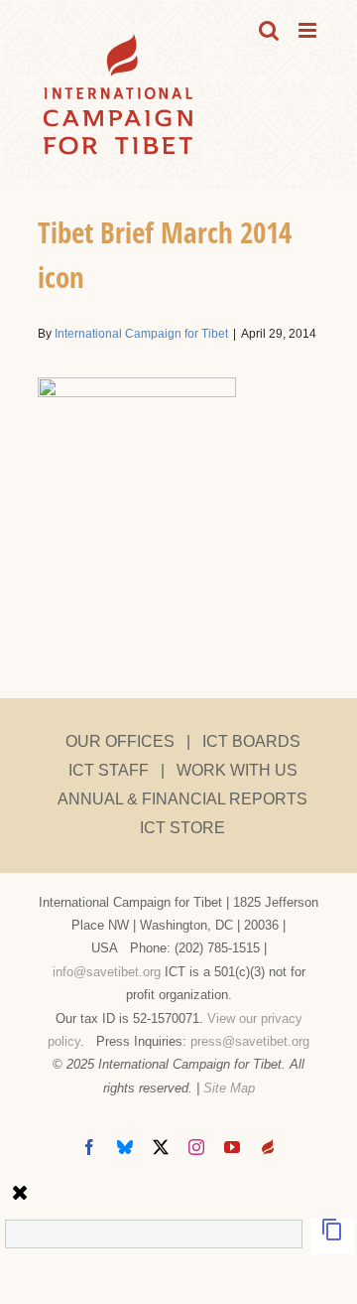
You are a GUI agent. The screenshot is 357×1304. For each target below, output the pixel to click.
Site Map (229, 1088)
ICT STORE (182, 827)
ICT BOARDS (251, 741)
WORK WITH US (237, 770)
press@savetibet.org (249, 1041)
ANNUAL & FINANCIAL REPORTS (182, 799)
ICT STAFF (108, 770)
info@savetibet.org (107, 971)
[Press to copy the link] (332, 1236)
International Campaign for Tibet (141, 334)
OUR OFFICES (120, 741)
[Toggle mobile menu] (308, 30)
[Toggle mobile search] (269, 30)
